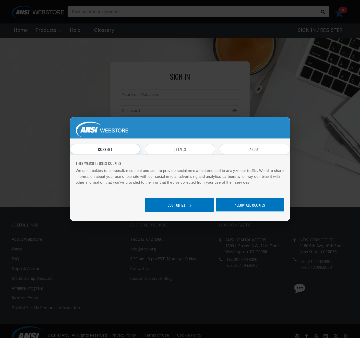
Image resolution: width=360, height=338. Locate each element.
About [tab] (255, 149)
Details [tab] (180, 149)
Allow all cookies (250, 204)
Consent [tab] (105, 149)
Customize (177, 204)
